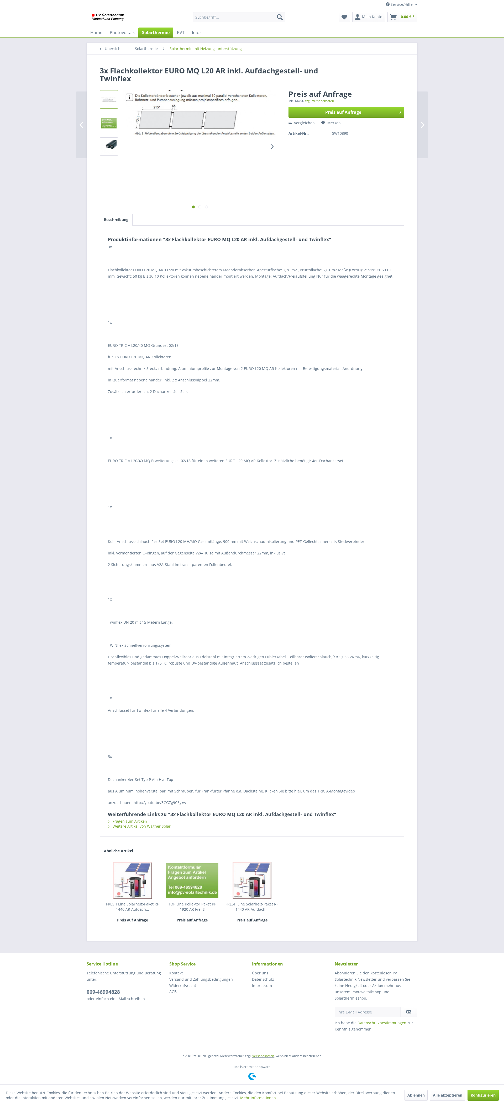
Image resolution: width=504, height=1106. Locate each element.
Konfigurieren (483, 1095)
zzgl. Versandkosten (319, 101)
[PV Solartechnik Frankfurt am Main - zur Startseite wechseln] (108, 18)
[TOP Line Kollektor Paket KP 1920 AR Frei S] (192, 880)
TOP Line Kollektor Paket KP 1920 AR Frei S (192, 907)
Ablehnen (416, 1095)
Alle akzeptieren (447, 1095)
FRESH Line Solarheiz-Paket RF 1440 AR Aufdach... (132, 907)
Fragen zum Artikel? (129, 821)
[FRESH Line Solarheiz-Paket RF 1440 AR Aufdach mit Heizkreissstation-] (252, 880)
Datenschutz (263, 979)
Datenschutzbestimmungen (382, 1022)
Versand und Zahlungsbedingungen (201, 979)
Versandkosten (263, 1056)
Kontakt (176, 972)
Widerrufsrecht (182, 985)
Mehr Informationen (258, 1097)
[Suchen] (279, 17)
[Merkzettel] (344, 17)
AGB (173, 991)
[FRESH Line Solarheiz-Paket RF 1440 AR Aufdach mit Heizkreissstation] (132, 880)
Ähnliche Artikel (118, 850)
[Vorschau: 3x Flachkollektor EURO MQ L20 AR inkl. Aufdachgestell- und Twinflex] (109, 99)
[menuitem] (239, 17)
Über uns (260, 972)
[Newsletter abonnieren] (409, 1012)
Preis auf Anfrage (343, 112)
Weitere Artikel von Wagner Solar (141, 826)
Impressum (262, 985)
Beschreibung (116, 219)
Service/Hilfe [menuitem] (402, 4)
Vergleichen (304, 122)
